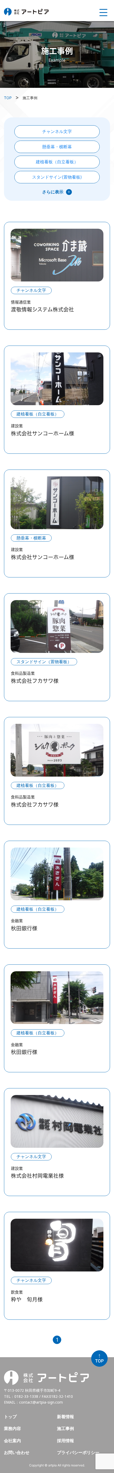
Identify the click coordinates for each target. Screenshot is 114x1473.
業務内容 (12, 1429)
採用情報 (65, 1441)
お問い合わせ (16, 1453)
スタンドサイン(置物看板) (57, 177)
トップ (10, 1417)
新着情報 (65, 1417)
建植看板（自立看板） (57, 161)
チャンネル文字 (57, 131)
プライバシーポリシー (78, 1453)
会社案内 (12, 1441)
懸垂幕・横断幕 (57, 146)
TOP (8, 97)
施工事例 (65, 1429)
